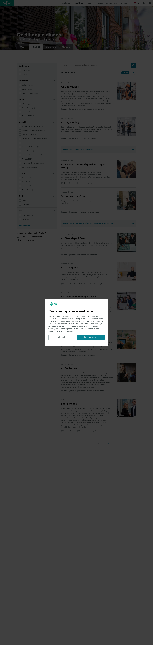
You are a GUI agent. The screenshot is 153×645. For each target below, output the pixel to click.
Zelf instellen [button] (62, 337)
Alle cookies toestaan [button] (91, 337)
